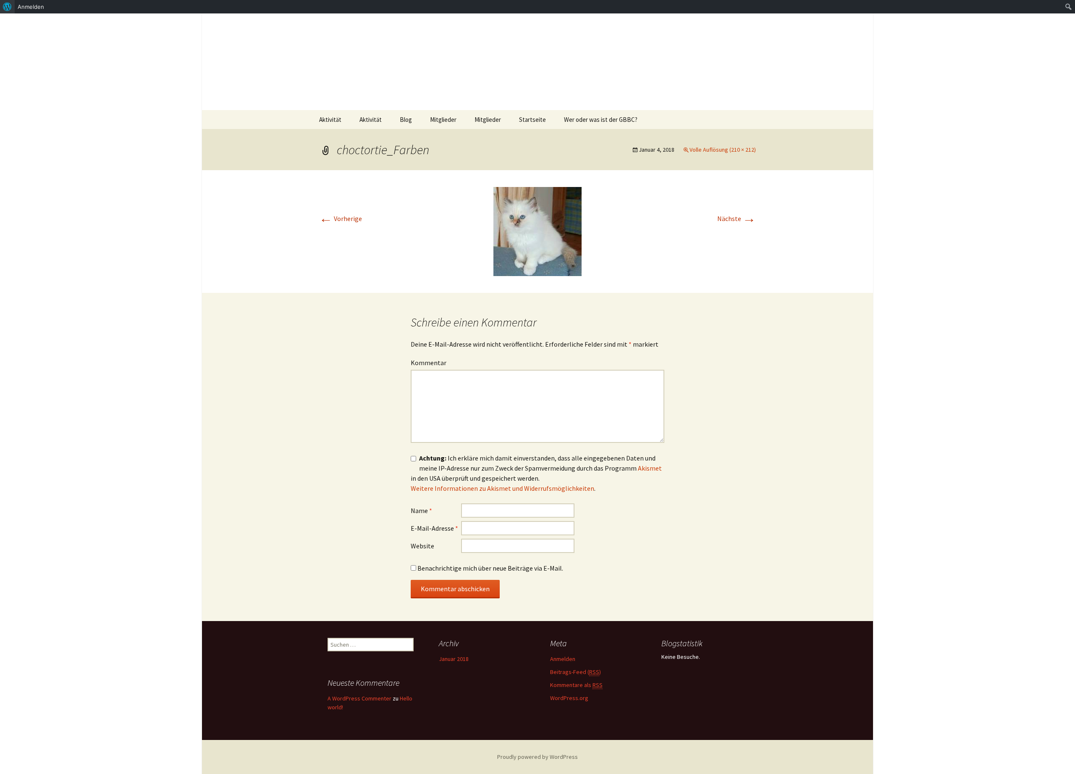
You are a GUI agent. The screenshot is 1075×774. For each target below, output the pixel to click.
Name (421, 510)
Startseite (532, 120)
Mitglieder (443, 120)
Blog (406, 120)
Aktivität (330, 120)
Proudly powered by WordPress (537, 757)
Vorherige (340, 218)
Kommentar (428, 362)
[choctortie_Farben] (537, 230)
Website (422, 546)
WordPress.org (569, 698)
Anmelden (562, 659)
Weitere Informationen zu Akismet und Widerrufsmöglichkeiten (502, 488)
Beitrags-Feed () (575, 672)
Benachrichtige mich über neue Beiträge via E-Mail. (490, 568)
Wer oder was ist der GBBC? (600, 120)
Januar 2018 (454, 659)
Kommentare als (576, 685)
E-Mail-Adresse (434, 528)
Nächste (736, 218)
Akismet (650, 468)
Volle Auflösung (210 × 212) (723, 149)
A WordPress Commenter (359, 698)
